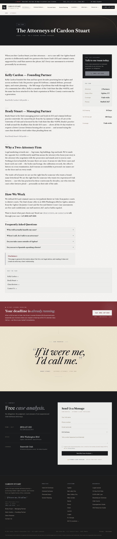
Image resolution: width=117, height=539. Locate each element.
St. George (70, 517)
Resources (94, 7)
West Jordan (71, 498)
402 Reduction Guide (99, 508)
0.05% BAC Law (98, 494)
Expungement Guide (99, 504)
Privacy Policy (71, 448)
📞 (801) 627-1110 (97, 73)
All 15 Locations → (73, 521)
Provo (69, 504)
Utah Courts (96, 501)
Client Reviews (9, 515)
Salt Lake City (71, 491)
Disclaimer (109, 531)
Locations (74, 7)
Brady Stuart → (12, 280)
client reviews (48, 213)
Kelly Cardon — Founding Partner (15, 512)
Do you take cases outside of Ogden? (22, 241)
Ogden (69, 488)
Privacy (101, 531)
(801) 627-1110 (109, 7)
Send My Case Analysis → (85, 453)
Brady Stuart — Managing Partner (15, 509)
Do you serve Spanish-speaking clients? (24, 247)
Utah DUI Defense (47, 488)
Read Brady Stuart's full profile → (16, 136)
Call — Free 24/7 (73, 1)
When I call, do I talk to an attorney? (22, 236)
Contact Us (8, 519)
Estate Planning (63, 7)
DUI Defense (25, 7)
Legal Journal (97, 488)
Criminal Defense (38, 7)
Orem (69, 508)
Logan (69, 514)
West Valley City (72, 494)
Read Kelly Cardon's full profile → (17, 100)
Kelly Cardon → (12, 276)
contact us (62, 213)
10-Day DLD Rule (98, 491)
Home (6, 13)
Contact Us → (12, 288)
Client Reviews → (13, 284)
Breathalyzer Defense (99, 498)
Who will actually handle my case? (22, 230)
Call (102, 313)
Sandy (69, 501)
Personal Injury (52, 7)
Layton (69, 511)
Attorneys (84, 7)
